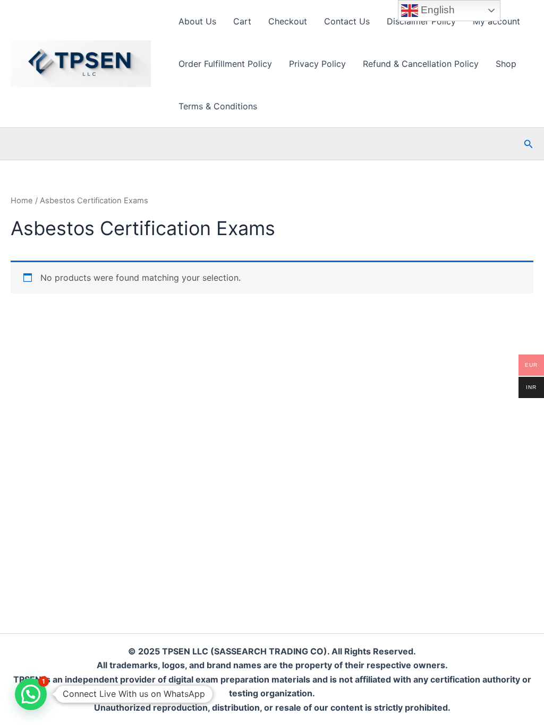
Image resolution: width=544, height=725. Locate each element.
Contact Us (347, 21)
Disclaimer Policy (421, 21)
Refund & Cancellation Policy (421, 63)
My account (496, 21)
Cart (242, 21)
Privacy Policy (317, 63)
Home (22, 200)
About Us (197, 21)
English (436, 9)
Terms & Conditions (217, 106)
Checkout (287, 21)
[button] (528, 144)
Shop (506, 63)
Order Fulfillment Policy (225, 63)
